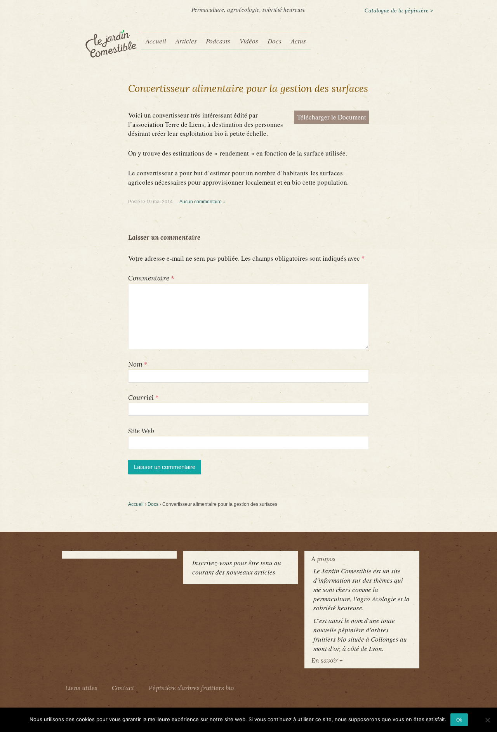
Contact (123, 688)
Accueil (156, 40)
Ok (459, 719)
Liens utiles (81, 688)
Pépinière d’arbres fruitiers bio (191, 688)
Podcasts (218, 40)
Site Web (141, 431)
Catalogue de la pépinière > (399, 10)
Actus (298, 40)
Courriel (141, 397)
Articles (186, 40)
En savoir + (326, 660)
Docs (275, 40)
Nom (135, 364)
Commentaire (151, 278)
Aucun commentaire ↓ (202, 201)
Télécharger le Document (331, 116)
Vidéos (249, 40)
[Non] (487, 720)
